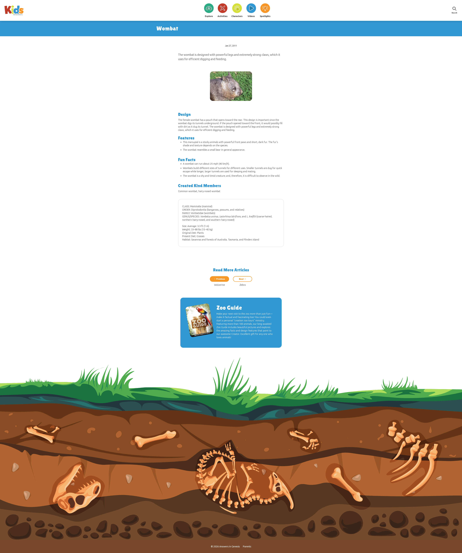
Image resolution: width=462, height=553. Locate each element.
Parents (247, 546)
